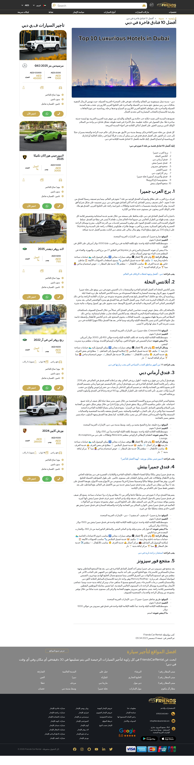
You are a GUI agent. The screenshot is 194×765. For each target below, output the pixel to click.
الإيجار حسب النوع (105, 725)
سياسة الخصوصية (106, 717)
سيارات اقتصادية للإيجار (56, 717)
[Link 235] (29, 718)
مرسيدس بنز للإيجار (81, 717)
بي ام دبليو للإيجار (82, 734)
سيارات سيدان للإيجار (57, 725)
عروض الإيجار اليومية (104, 708)
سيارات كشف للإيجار (57, 738)
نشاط (51, 12)
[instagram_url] (82, 749)
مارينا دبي (103, 682)
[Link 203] (162, 700)
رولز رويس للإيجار (82, 708)
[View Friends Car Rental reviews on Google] (114, 732)
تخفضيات (172, 12)
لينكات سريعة (23, 12)
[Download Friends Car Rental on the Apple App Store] (167, 738)
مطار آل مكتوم (168, 688)
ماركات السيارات (142, 12)
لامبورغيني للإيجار (82, 721)
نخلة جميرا (103, 688)
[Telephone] (59, 114)
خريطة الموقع (107, 721)
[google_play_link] (149, 738)
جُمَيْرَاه (104, 677)
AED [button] (26, 5)
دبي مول (137, 682)
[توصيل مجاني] (43, 45)
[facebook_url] (75, 749)
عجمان (41, 688)
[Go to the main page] (166, 5)
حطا (43, 682)
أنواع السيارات (109, 12)
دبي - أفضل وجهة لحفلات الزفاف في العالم (143, 273)
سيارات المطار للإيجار (57, 729)
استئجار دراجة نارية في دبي (150, 552)
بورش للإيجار (84, 738)
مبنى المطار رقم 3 (166, 682)
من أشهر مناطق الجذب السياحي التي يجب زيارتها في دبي (134, 364)
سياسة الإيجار (78, 12)
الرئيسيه (172, 18)
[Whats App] (47, 114)
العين (42, 677)
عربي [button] (38, 5)
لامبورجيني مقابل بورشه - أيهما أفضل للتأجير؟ (142, 458)
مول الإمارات (135, 688)
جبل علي (103, 671)
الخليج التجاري (134, 677)
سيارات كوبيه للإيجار (58, 721)
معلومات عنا (131, 708)
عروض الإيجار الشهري (104, 712)
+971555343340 (162, 714)
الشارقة (41, 671)
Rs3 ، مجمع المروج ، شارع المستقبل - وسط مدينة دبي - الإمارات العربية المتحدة (159, 730)
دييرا (74, 677)
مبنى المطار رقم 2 (166, 677)
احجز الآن (31, 113)
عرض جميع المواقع (57, 651)
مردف (73, 682)
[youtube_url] (97, 749)
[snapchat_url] (89, 749)
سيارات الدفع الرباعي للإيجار (55, 734)
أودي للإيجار (84, 725)
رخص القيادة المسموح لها (126, 717)
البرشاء (137, 671)
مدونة (161, 18)
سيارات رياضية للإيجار (57, 712)
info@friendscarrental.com (159, 721)
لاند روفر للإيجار (83, 729)
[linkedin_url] (104, 749)
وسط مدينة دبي (69, 688)
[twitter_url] (111, 749)
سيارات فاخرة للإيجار (57, 708)
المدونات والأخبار (130, 721)
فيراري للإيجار (84, 712)
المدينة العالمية (69, 671)
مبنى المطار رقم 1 (166, 671)
